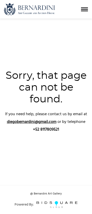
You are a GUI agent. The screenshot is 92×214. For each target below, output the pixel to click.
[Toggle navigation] (84, 9)
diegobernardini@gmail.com (31, 122)
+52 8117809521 (46, 129)
